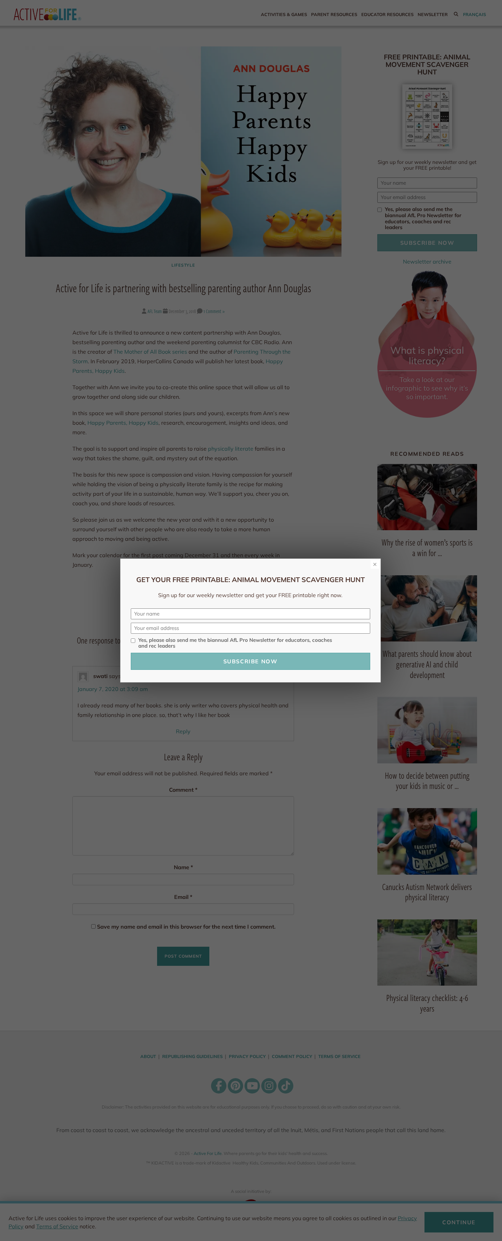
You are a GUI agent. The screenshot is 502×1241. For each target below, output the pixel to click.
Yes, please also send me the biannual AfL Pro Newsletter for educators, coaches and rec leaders (235, 643)
